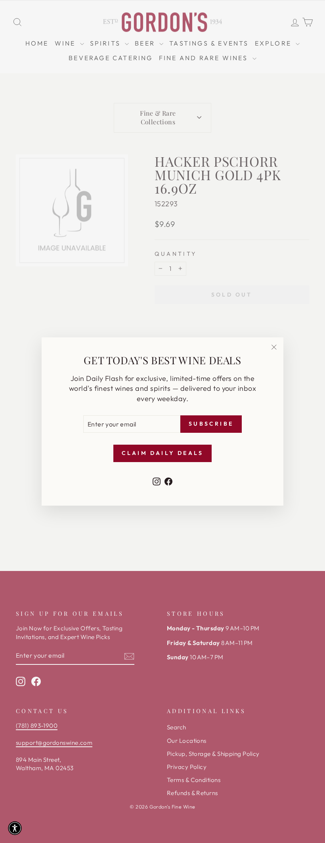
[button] (15, 828)
